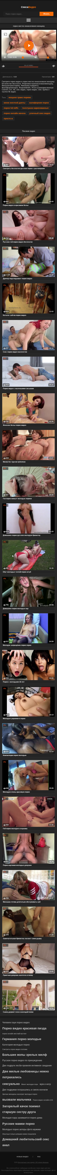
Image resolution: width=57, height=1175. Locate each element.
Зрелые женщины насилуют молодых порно (19, 1094)
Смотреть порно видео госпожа (14, 1049)
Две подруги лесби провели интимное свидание (27, 1065)
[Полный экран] (52, 57)
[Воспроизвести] (29, 46)
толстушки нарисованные (35, 108)
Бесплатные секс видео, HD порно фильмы (33, 1162)
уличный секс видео (39, 113)
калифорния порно (39, 103)
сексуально (11, 1084)
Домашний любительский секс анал (25, 1142)
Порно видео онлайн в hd (43, 1100)
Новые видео (22, 1157)
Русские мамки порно (18, 1123)
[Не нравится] (53, 66)
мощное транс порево (20, 97)
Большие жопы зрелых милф (24, 1054)
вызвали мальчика (16, 1099)
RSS (38, 1157)
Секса (28, 7)
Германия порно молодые (21, 1039)
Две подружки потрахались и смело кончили (25, 1090)
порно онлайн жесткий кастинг (14, 1034)
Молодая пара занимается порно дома (22, 1118)
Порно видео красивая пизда (24, 1028)
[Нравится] (3, 66)
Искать (46, 14)
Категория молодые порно (16, 1045)
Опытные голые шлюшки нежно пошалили (19, 1134)
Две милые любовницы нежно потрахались (25, 1074)
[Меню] (28, 20)
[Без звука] (35, 57)
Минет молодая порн (29, 1084)
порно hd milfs (11, 108)
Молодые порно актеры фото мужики (21, 1129)
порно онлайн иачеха (14, 113)
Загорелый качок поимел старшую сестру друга (21, 1109)
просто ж (8, 118)
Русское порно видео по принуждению (22, 1060)
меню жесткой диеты (14, 103)
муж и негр (45, 1084)
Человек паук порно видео (16, 1022)
